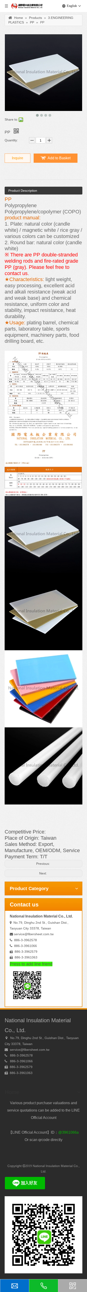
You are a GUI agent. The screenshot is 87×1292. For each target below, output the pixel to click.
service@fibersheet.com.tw (34, 934)
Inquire (17, 158)
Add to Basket (59, 158)
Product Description (22, 190)
